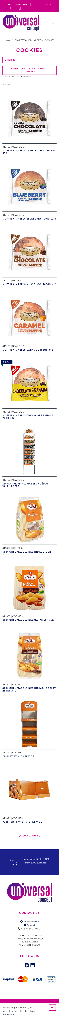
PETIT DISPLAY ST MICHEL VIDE (22, 821)
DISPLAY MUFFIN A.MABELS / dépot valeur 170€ (25, 485)
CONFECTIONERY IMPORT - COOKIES (30, 70)
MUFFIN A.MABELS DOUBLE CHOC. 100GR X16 (28, 152)
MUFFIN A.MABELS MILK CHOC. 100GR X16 (29, 284)
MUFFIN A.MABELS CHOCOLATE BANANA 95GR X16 (27, 416)
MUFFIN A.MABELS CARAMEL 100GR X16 (27, 349)
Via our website (31, 921)
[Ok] (52, 1007)
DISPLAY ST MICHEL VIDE (18, 756)
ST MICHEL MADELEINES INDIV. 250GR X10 (26, 553)
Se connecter (18, 4)
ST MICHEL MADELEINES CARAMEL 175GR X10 (29, 621)
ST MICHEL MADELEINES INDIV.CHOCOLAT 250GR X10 (29, 689)
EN (47, 4)
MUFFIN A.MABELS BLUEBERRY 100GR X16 (29, 218)
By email (30, 925)
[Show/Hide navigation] (52, 23)
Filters (10, 60)
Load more (30, 835)
